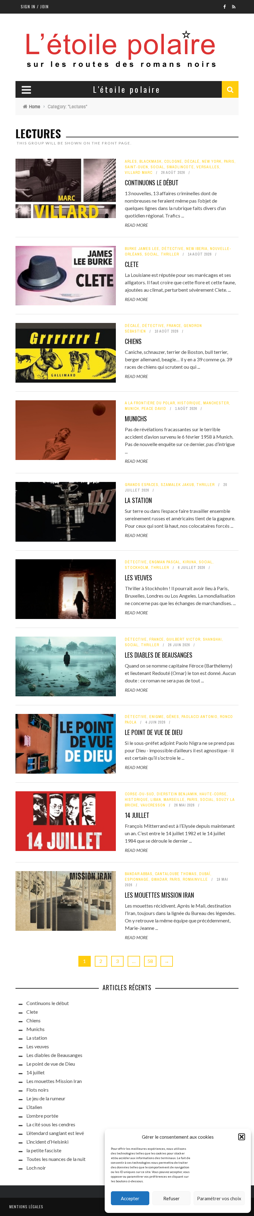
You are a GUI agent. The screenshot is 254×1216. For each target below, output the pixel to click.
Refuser (171, 1198)
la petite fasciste (43, 1150)
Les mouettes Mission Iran (159, 895)
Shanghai (212, 639)
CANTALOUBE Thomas (176, 873)
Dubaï (204, 873)
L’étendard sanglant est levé (55, 1133)
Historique (189, 403)
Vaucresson (153, 805)
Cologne (173, 161)
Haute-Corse (213, 794)
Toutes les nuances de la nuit (55, 1159)
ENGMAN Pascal (164, 562)
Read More (136, 225)
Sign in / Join (35, 6)
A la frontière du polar (150, 403)
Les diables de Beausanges (158, 655)
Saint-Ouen (136, 167)
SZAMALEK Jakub (177, 484)
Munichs (136, 418)
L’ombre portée (42, 1116)
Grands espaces (141, 484)
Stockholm (136, 567)
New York (211, 161)
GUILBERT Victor (183, 639)
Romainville (195, 879)
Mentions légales (26, 1206)
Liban (156, 799)
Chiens (133, 341)
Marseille (174, 799)
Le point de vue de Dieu (153, 732)
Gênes (172, 716)
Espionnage (137, 879)
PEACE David (154, 408)
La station (138, 500)
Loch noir (36, 1168)
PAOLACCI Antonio (199, 716)
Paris (229, 161)
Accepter (130, 1198)
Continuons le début (151, 182)
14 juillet (137, 815)
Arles (131, 161)
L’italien (34, 1107)
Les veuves (138, 577)
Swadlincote (180, 167)
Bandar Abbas (138, 873)
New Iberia (197, 248)
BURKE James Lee (142, 248)
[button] (242, 1137)
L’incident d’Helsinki (47, 1142)
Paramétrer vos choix (219, 1198)
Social (157, 167)
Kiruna (189, 562)
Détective (173, 248)
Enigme (156, 716)
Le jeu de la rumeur (45, 1098)
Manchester (216, 403)
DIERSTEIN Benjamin (177, 794)
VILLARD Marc (138, 172)
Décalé (192, 161)
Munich (132, 408)
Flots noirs (37, 1090)
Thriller (170, 254)
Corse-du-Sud (139, 794)
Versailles (207, 167)
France (174, 325)
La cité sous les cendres (50, 1124)
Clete (131, 264)
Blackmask (150, 161)
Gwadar (159, 879)
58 (150, 961)
